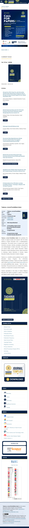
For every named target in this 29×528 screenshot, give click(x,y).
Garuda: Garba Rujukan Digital (13, 436)
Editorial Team (7, 327)
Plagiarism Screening (9, 344)
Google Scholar (10, 417)
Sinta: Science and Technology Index (15, 432)
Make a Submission (8, 319)
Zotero (8, 397)
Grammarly (9, 400)
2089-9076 (10, 217)
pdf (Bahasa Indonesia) (11, 163)
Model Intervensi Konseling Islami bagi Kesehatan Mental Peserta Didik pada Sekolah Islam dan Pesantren (14, 156)
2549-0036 (10, 219)
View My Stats (14, 465)
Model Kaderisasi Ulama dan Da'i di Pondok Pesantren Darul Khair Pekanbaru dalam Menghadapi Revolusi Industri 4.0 (13, 111)
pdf (6, 104)
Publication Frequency (9, 337)
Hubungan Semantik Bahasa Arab (11, 126)
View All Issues (6, 198)
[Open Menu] (1, 1)
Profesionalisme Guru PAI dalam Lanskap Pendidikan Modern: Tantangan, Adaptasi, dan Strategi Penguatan (14, 185)
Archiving (6, 351)
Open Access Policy (8, 340)
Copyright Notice (8, 342)
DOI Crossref (9, 420)
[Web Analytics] (14, 462)
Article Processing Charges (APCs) (12, 348)
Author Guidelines (8, 331)
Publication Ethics (8, 333)
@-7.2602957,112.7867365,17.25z (10, 511)
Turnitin (8, 407)
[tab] (14, 357)
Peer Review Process (9, 335)
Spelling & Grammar (11, 404)
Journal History (7, 353)
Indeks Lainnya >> (8, 438)
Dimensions (9, 424)
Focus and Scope (8, 329)
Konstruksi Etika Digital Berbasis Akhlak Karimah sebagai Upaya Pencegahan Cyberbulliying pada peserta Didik (12, 140)
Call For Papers (5, 6)
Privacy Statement (8, 346)
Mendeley (8, 393)
